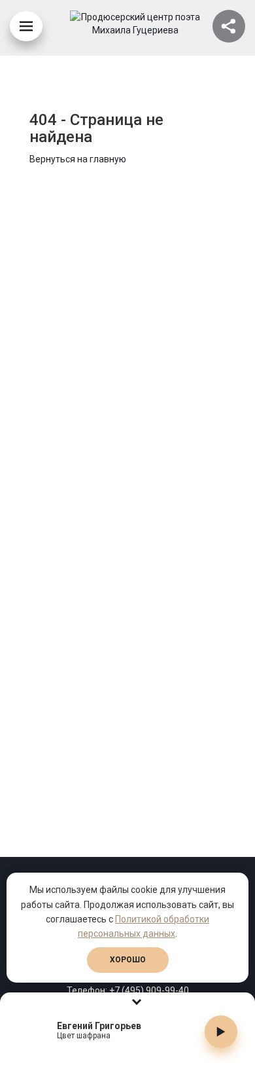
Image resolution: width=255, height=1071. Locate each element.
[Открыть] (228, 26)
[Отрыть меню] (26, 26)
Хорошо (128, 959)
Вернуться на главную (77, 159)
